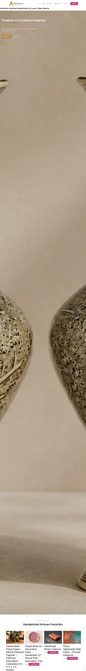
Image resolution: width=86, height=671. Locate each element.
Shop (43, 3)
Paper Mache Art (57, 3)
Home (39, 3)
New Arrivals (49, 3)
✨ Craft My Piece (34, 664)
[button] (62, 3)
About (65, 3)
